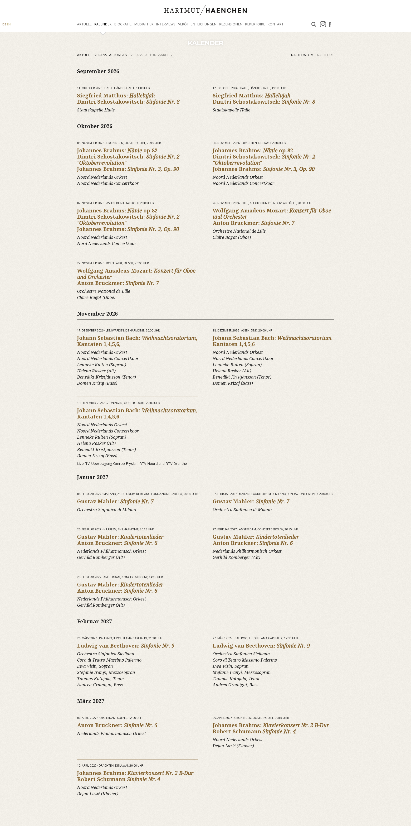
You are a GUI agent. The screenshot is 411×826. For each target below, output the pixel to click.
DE (4, 24)
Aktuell (84, 24)
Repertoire (255, 24)
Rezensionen (230, 24)
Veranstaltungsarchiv (151, 55)
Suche (313, 24)
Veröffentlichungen (197, 24)
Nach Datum (302, 55)
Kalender (103, 24)
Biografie (123, 24)
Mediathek (143, 24)
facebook (330, 24)
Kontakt (276, 24)
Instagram (323, 24)
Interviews (166, 24)
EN (9, 24)
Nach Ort (325, 55)
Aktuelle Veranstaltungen (102, 55)
